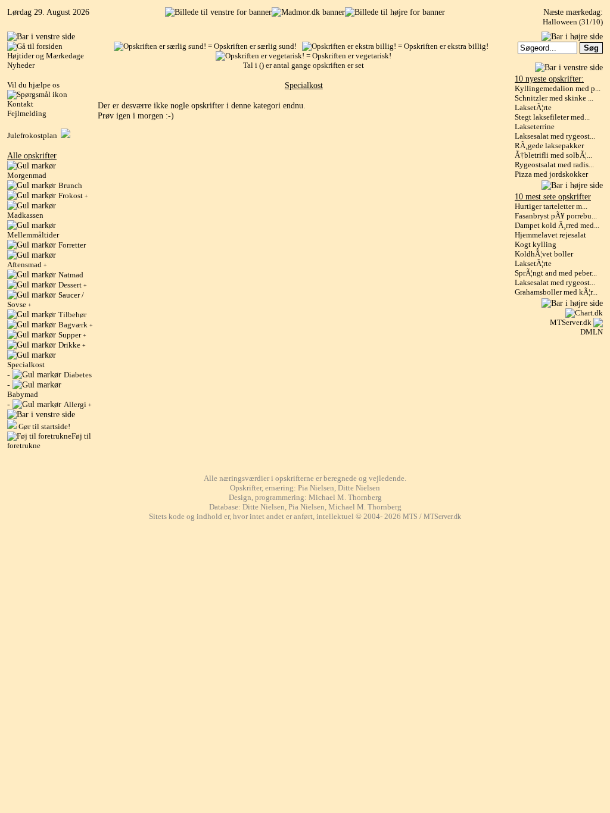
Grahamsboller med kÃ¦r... (556, 291)
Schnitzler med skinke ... (554, 97)
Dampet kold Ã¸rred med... (557, 225)
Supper (72, 334)
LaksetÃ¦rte (533, 107)
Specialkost (26, 364)
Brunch (70, 185)
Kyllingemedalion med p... (557, 88)
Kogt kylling (535, 244)
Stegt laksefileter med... (552, 116)
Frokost (73, 195)
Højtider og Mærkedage (45, 55)
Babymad (22, 394)
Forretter (72, 244)
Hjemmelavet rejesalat (550, 234)
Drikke (72, 344)
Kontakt (20, 103)
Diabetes (78, 374)
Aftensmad (27, 264)
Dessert (72, 284)
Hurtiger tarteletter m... (551, 206)
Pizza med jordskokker (551, 174)
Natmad (70, 274)
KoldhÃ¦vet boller (544, 253)
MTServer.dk (571, 322)
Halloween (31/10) (573, 21)
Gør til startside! (43, 426)
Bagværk (75, 324)
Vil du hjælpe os (33, 84)
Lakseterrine (535, 126)
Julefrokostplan (34, 135)
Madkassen (25, 215)
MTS (410, 517)
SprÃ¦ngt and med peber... (556, 272)
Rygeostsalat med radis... (554, 164)
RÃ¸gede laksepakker (549, 145)
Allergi (78, 404)
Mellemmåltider (33, 234)
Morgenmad (26, 175)
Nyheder (21, 65)
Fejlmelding (26, 113)
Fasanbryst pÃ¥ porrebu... (556, 215)
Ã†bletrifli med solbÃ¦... (553, 155)
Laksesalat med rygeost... (555, 136)
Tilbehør (72, 314)
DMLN (591, 331)
